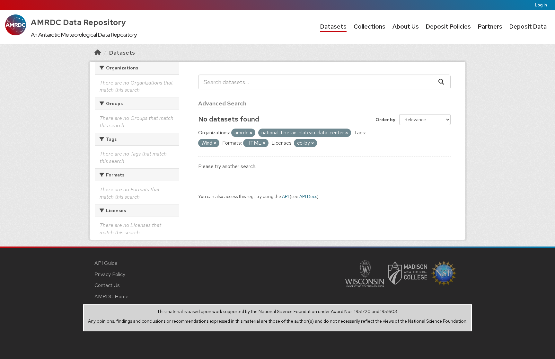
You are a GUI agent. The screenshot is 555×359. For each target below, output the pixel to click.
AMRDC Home (111, 296)
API (285, 196)
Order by (385, 119)
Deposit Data (528, 26)
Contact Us (107, 285)
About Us (405, 26)
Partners (490, 26)
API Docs (308, 196)
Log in (541, 5)
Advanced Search (222, 103)
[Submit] (442, 82)
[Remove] (251, 133)
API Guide (106, 263)
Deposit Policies (448, 26)
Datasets (333, 26)
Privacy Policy (109, 274)
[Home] (97, 52)
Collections (369, 26)
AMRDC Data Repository (78, 22)
